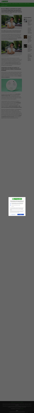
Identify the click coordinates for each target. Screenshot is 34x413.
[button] (17, 206)
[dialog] (17, 206)
